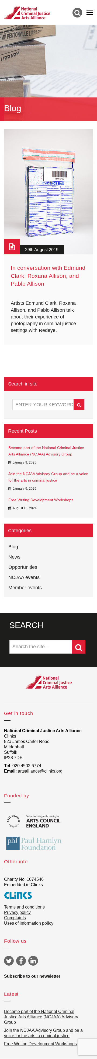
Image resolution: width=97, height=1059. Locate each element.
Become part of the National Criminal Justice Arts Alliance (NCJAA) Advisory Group (46, 451)
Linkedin (33, 961)
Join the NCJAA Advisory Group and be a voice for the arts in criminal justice (48, 477)
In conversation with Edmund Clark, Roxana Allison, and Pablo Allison (48, 276)
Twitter (9, 961)
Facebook (21, 961)
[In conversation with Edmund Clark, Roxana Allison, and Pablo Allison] (48, 191)
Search (79, 404)
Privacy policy (17, 912)
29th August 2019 (41, 249)
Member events (25, 587)
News (14, 557)
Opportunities (22, 567)
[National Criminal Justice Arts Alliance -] (27, 12)
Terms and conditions (24, 907)
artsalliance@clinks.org (40, 771)
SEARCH (26, 625)
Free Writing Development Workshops (40, 500)
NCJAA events (24, 577)
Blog (13, 546)
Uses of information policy (28, 923)
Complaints (15, 918)
